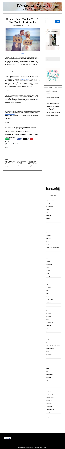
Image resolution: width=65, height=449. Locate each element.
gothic (47, 290)
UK (47, 371)
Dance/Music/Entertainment (52, 247)
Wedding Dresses (50, 397)
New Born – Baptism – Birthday (53, 345)
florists (48, 273)
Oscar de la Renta (50, 348)
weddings (48, 417)
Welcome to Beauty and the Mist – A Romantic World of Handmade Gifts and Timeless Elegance (53, 114)
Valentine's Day (49, 383)
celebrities (48, 235)
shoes (47, 360)
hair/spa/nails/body (50, 307)
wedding (48, 388)
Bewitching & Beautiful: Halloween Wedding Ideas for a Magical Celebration (53, 97)
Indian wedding (49, 322)
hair (47, 305)
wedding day (49, 391)
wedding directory (50, 394)
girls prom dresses (51, 58)
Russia (47, 357)
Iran (47, 328)
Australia (48, 203)
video (47, 386)
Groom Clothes (49, 299)
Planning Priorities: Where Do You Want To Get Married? (10, 162)
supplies (48, 362)
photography (49, 354)
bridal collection (49, 215)
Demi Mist (30, 25)
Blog (47, 212)
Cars (47, 232)
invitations (48, 325)
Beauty (48, 209)
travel (47, 368)
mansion (48, 336)
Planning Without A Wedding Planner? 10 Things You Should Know (33, 162)
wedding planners (50, 409)
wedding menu (49, 406)
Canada (48, 229)
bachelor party (49, 206)
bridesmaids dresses (50, 221)
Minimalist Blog (36, 447)
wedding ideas (49, 403)
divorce (48, 255)
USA (47, 380)
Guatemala (48, 302)
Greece (48, 296)
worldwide (48, 420)
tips (47, 365)
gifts (47, 284)
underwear (48, 377)
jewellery (48, 331)
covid (47, 244)
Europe (48, 267)
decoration (48, 250)
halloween (48, 310)
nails (47, 342)
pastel (47, 351)
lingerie (48, 333)
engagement (49, 264)
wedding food (49, 400)
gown (47, 293)
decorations (49, 252)
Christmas (48, 238)
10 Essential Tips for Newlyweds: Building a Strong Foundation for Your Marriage (53, 108)
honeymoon (48, 316)
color (47, 241)
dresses (48, 261)
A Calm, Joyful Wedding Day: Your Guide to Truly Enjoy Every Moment (53, 91)
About (47, 197)
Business (48, 224)
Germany (48, 281)
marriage (48, 339)
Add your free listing (50, 200)
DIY (47, 258)
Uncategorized (49, 374)
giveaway (48, 287)
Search (47, 18)
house (47, 319)
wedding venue (49, 414)
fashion (48, 270)
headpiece (48, 313)
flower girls (48, 276)
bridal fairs (48, 218)
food (47, 279)
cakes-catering (49, 226)
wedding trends (49, 412)
